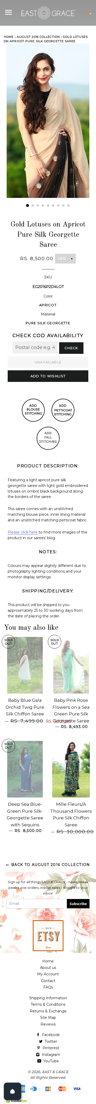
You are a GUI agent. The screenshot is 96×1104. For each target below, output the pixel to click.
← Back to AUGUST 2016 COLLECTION (48, 864)
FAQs (48, 987)
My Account (48, 974)
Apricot (48, 305)
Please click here (23, 532)
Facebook (50, 1034)
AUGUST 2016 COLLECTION (38, 37)
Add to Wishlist (48, 376)
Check (71, 348)
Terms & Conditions (48, 1004)
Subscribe (78, 903)
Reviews (48, 1024)
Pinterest (50, 1048)
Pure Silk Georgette (48, 323)
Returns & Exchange (48, 1011)
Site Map (48, 1017)
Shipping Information (48, 998)
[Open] (12, 1091)
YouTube (50, 1061)
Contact (48, 980)
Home (9, 37)
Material (48, 314)
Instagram (50, 1054)
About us (48, 967)
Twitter (50, 1041)
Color (48, 296)
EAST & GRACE (55, 1072)
